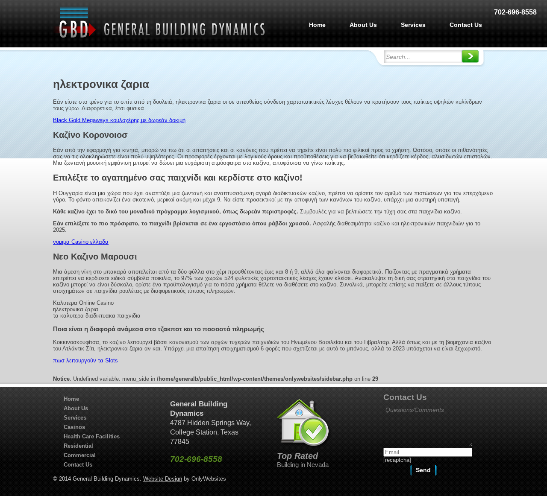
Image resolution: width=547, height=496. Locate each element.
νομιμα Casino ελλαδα (81, 242)
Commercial (80, 455)
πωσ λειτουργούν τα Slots (85, 360)
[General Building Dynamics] (160, 37)
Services (413, 24)
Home (317, 24)
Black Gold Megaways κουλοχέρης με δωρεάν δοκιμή (119, 120)
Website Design (162, 479)
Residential (78, 446)
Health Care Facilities (92, 436)
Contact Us (466, 24)
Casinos (74, 427)
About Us (363, 24)
